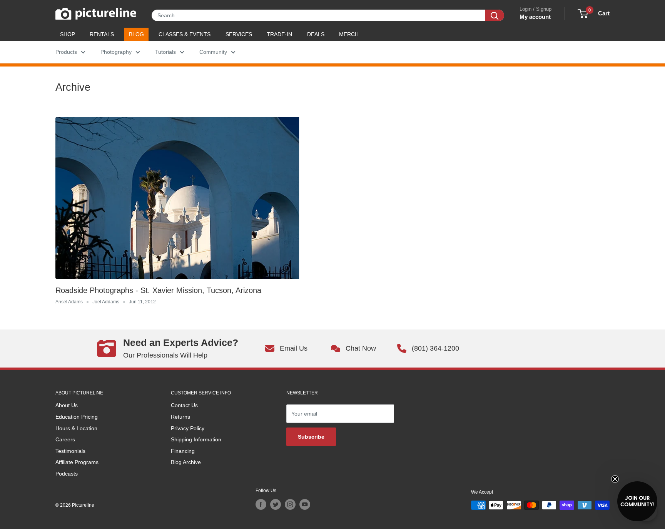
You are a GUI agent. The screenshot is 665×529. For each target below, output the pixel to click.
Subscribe (311, 437)
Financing (183, 451)
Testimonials (70, 451)
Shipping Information (196, 439)
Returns (180, 417)
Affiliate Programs (77, 462)
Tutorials (165, 52)
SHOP (67, 34)
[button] (637, 501)
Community (213, 52)
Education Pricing (76, 417)
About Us (66, 405)
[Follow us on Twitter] (275, 504)
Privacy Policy (187, 428)
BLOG (136, 34)
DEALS (315, 34)
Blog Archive (186, 462)
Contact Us (184, 405)
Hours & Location (76, 428)
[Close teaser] (615, 479)
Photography (116, 52)
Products (66, 52)
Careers (65, 439)
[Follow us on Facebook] (261, 504)
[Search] (494, 15)
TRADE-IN (279, 34)
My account (535, 16)
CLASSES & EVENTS (185, 34)
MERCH (349, 34)
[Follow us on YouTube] (304, 504)
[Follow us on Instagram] (290, 504)
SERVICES (239, 34)
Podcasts (66, 474)
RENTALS (102, 34)
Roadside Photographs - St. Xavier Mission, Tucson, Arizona (158, 290)
